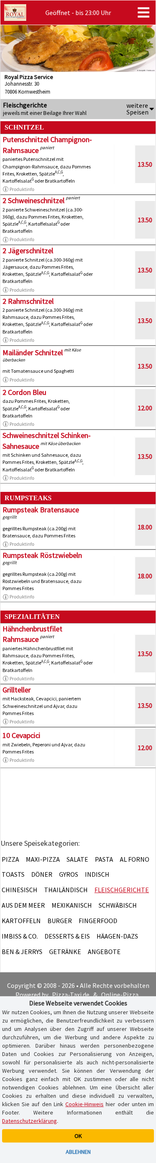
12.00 (145, 408)
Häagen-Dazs (117, 936)
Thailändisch (66, 890)
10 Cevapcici (21, 735)
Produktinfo (22, 189)
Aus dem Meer (23, 905)
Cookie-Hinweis (84, 1104)
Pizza (10, 859)
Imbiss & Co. (20, 936)
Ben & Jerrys (22, 951)
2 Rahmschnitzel (28, 301)
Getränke (65, 951)
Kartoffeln (21, 920)
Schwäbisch (118, 905)
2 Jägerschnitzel (27, 250)
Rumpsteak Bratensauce (40, 509)
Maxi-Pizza (43, 859)
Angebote (104, 951)
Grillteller (16, 690)
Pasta (104, 859)
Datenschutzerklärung (29, 1121)
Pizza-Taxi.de (70, 994)
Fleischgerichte (121, 890)
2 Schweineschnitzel (33, 200)
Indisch (97, 874)
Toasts (13, 874)
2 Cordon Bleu (24, 392)
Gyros (68, 874)
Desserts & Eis (67, 936)
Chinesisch (19, 890)
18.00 (145, 527)
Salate (77, 859)
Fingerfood (98, 920)
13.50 (145, 164)
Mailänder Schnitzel (32, 352)
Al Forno (134, 859)
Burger (59, 920)
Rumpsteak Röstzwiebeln (42, 555)
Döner (41, 874)
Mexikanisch (72, 905)
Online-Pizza (120, 994)
